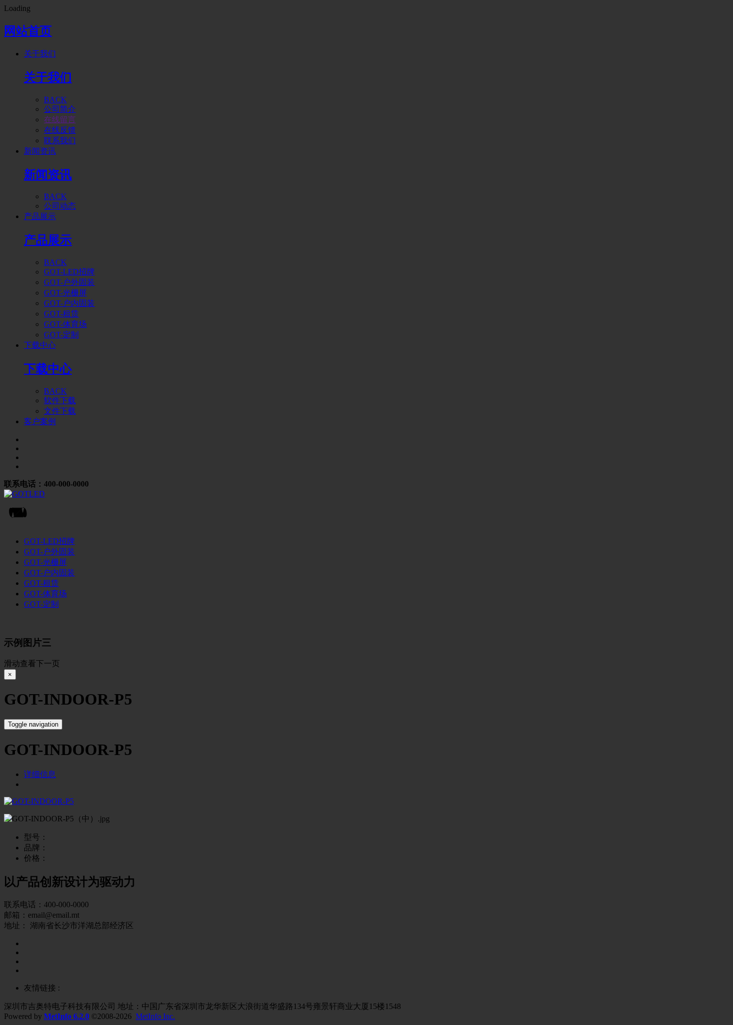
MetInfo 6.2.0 (66, 1016)
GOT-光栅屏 (45, 562)
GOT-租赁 (41, 583)
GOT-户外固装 (49, 551)
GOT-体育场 (45, 593)
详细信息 (40, 774)
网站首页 (28, 30)
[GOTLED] (366, 494)
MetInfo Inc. (155, 1016)
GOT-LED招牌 (49, 541)
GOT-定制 (41, 604)
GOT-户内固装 (49, 572)
